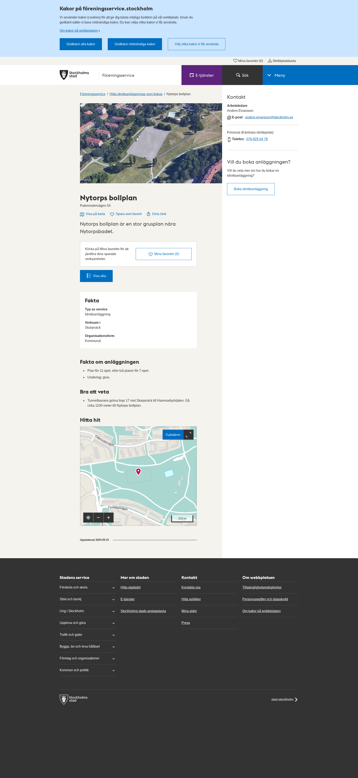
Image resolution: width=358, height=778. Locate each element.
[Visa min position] (88, 518)
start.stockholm (282, 699)
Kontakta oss (191, 587)
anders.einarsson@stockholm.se (269, 117)
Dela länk (159, 214)
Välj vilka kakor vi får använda (197, 44)
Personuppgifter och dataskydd (265, 599)
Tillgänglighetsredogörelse (262, 587)
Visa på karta (95, 214)
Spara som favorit (129, 214)
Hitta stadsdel (131, 587)
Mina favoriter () (250, 61)
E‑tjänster (205, 75)
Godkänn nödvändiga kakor (135, 44)
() (166, 254)
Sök (245, 75)
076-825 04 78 (257, 139)
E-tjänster (128, 599)
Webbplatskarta (284, 61)
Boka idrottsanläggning (251, 189)
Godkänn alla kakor (81, 44)
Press (185, 623)
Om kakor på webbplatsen (79, 30)
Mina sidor (189, 611)
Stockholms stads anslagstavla (143, 611)
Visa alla (99, 276)
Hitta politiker (191, 599)
